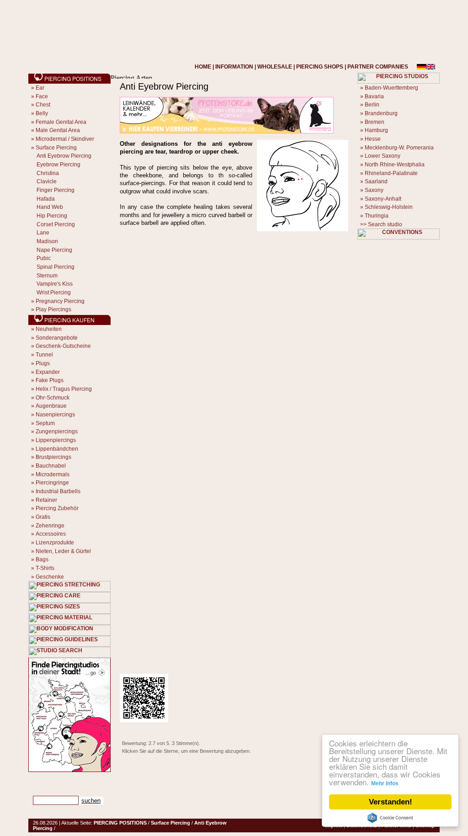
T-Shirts (45, 568)
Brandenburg (381, 113)
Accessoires (51, 534)
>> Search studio (381, 224)
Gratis (43, 517)
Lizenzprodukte (55, 542)
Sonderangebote (57, 338)
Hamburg (376, 130)
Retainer (46, 500)
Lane (43, 232)
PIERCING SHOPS (319, 67)
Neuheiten (49, 329)
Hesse (373, 139)
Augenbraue (51, 406)
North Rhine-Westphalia (395, 164)
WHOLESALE (274, 67)
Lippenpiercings (56, 440)
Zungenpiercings (57, 431)
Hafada (46, 199)
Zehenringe (50, 525)
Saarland (376, 181)
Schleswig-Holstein (389, 207)
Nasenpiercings (55, 414)
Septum (45, 423)
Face (42, 96)
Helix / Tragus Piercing (64, 389)
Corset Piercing (56, 224)
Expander (48, 372)
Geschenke (50, 577)
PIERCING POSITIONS (120, 822)
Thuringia (376, 216)
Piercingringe (52, 482)
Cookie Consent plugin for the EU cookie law (390, 818)
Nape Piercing (54, 250)
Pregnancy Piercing (60, 301)
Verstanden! (390, 802)
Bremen (374, 122)
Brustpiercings (53, 457)
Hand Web (50, 207)
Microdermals (52, 474)
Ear (40, 88)
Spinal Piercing (55, 267)
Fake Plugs (50, 380)
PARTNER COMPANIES (377, 67)
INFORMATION (234, 67)
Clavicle (47, 181)
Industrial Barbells (58, 491)
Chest (43, 104)
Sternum (47, 275)
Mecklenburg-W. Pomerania (399, 147)
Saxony (374, 190)
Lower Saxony (382, 156)
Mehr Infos (385, 783)
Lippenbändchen (57, 449)
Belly (42, 113)
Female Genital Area (61, 122)
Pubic (44, 258)
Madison (47, 241)
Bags (42, 559)
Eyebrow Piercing (58, 164)
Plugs (43, 363)
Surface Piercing (56, 147)
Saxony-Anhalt (383, 199)
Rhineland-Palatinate (391, 173)
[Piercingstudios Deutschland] (69, 770)
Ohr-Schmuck (52, 397)
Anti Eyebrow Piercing (64, 156)
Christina (48, 173)
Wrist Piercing (54, 292)
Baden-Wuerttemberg (391, 88)
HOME (203, 67)
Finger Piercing (55, 190)
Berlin (372, 104)
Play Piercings (53, 309)
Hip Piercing (52, 216)
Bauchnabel (51, 466)
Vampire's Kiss (55, 284)
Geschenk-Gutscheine (63, 346)
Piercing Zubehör (57, 508)
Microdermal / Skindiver (65, 139)
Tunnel (44, 354)
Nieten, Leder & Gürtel (63, 551)
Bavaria (374, 96)
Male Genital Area (58, 130)
